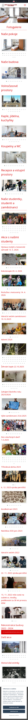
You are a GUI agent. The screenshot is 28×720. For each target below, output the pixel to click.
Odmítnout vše (14, 711)
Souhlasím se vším (14, 707)
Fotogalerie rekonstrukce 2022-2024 (12, 632)
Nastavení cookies (14, 715)
